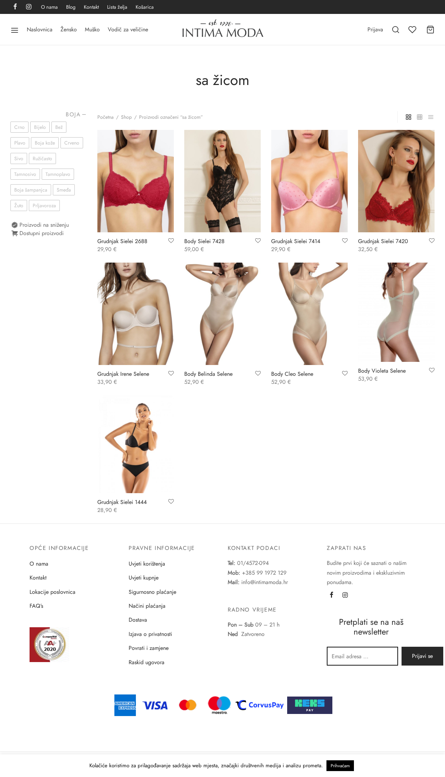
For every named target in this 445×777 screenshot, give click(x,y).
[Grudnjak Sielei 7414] (309, 181)
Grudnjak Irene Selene (123, 374)
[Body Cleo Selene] (309, 314)
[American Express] (125, 704)
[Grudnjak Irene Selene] (135, 314)
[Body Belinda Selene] (222, 314)
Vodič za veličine (128, 29)
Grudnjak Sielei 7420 (383, 241)
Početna (105, 117)
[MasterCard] (188, 704)
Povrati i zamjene (149, 648)
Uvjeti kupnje (144, 578)
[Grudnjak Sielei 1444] (135, 444)
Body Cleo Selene (292, 374)
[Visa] (155, 704)
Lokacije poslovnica (52, 592)
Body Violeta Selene (382, 371)
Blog (70, 6)
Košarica (145, 6)
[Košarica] (430, 29)
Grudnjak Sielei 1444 (122, 502)
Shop (126, 117)
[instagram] (28, 7)
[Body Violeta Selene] (396, 312)
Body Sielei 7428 (204, 241)
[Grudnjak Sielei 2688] (135, 181)
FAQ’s (36, 606)
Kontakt (91, 6)
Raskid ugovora (146, 662)
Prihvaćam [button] (340, 765)
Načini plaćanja (147, 606)
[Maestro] (219, 704)
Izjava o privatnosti (150, 634)
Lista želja (117, 6)
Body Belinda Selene (208, 374)
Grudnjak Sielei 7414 (295, 241)
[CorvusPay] (261, 704)
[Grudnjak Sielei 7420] (396, 181)
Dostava (138, 620)
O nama (49, 6)
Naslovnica (39, 29)
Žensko (68, 29)
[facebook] (15, 7)
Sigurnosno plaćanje (152, 592)
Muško (92, 29)
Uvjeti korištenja (147, 564)
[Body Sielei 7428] (222, 181)
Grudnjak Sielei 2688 (122, 241)
